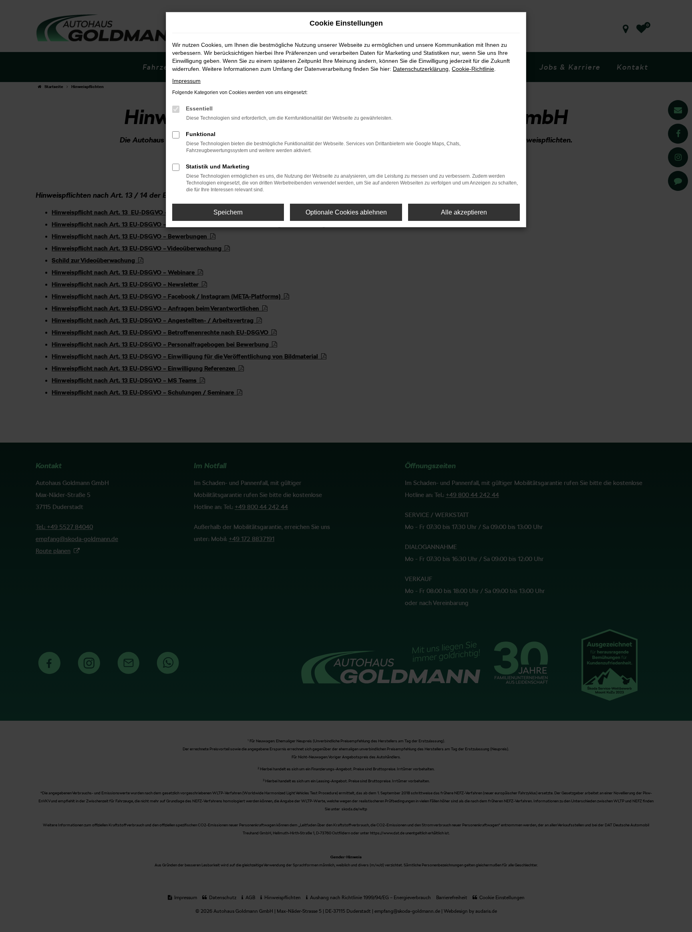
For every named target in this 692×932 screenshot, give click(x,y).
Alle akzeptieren (464, 212)
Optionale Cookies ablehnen (346, 212)
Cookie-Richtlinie (473, 69)
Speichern (228, 212)
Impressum (186, 81)
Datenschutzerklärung (421, 69)
